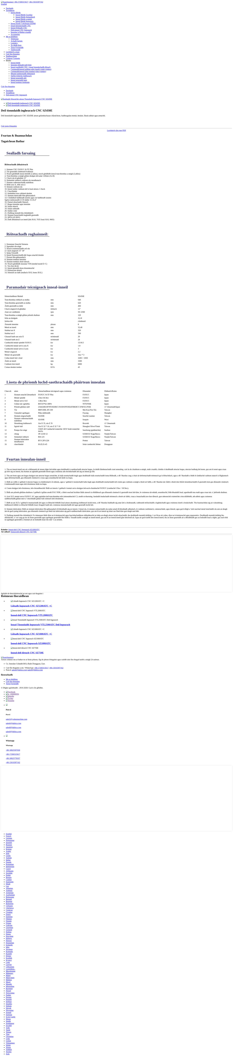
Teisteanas (15, 39)
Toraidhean (10, 10)
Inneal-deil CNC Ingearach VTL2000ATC (32, 615)
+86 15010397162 (13, 762)
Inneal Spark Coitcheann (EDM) (23, 24)
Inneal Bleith (16, 13)
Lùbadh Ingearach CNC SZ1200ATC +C (31, 606)
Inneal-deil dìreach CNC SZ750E (24, 532)
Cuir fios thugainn (13, 54)
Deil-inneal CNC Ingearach (21, 30)
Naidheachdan (11, 56)
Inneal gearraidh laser (19, 80)
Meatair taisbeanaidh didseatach (23, 74)
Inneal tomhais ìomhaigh (20, 82)
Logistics (14, 43)
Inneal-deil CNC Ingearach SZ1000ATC (24, 530)
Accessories (15, 34)
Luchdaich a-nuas (12, 52)
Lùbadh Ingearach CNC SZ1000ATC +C (31, 634)
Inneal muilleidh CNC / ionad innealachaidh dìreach (30, 67)
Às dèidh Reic (16, 45)
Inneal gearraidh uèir (18, 78)
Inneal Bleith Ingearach (24, 21)
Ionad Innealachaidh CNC (21, 26)
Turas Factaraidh (17, 47)
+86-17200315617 (41, 668)
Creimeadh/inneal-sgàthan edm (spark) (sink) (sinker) (31, 69)
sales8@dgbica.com (13, 727)
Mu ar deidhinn (12, 37)
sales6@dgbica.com (19, 670)
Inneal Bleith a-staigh (24, 19)
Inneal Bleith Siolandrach (25, 17)
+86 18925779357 (13, 758)
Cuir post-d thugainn (9, 126)
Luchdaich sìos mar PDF (116, 130)
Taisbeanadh (15, 50)
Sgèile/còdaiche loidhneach (21, 76)
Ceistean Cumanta (13, 58)
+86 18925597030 (13, 750)
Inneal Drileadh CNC (19, 28)
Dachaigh (9, 8)
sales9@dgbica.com (35, 670)
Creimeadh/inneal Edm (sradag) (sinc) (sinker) (28, 71)
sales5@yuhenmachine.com (16, 719)
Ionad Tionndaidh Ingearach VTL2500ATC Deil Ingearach (40, 624)
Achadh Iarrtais (16, 41)
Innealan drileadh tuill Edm (21, 65)
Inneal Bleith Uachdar (24, 15)
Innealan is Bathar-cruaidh (21, 32)
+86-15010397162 (56, 668)
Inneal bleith (15, 63)
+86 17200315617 (13, 754)
